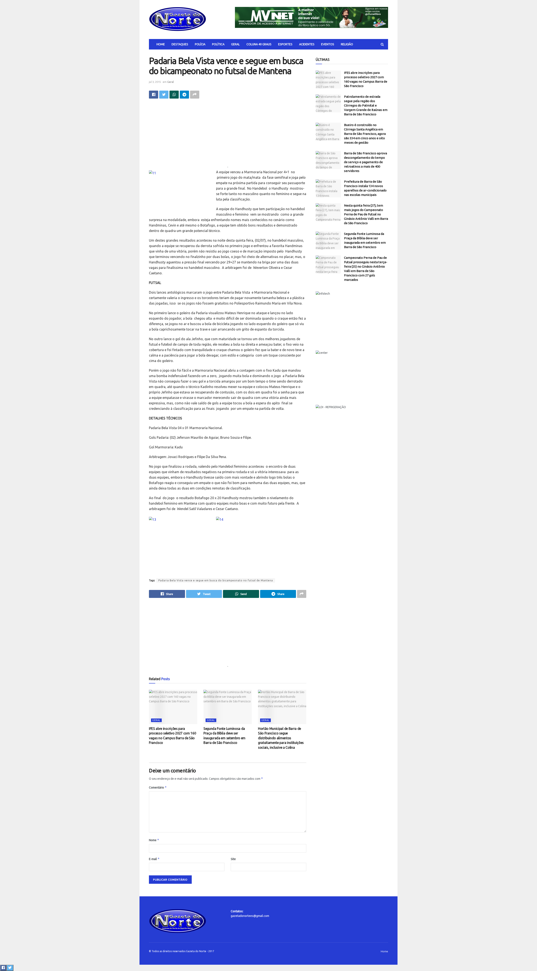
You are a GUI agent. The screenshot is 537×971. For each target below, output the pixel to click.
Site (233, 859)
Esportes (285, 44)
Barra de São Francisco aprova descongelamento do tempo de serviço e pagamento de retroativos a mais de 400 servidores (365, 162)
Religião (347, 44)
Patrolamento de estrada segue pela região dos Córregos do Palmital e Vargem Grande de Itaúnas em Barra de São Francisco (365, 105)
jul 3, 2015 (155, 81)
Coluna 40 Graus (258, 44)
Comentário (158, 787)
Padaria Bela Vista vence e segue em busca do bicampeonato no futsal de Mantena (215, 580)
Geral (235, 44)
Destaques (180, 44)
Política (218, 44)
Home (160, 44)
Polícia (200, 44)
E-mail (154, 859)
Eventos (327, 44)
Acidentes (306, 44)
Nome (154, 840)
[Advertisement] (227, 135)
